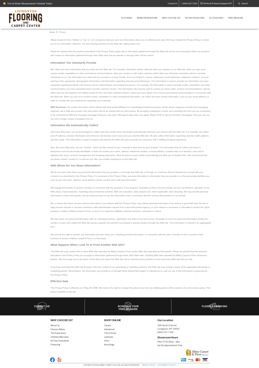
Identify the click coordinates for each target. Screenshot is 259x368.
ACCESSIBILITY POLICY (167, 365)
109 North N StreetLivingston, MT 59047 (168, 327)
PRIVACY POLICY (148, 365)
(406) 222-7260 (165, 332)
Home (52, 32)
